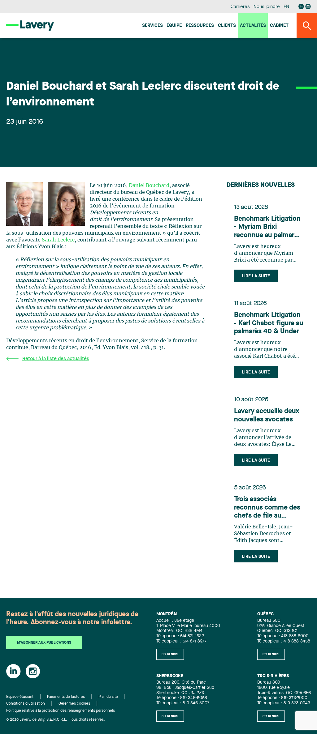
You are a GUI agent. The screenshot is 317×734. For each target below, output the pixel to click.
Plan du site (108, 697)
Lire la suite (256, 276)
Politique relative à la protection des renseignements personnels (60, 711)
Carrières (240, 7)
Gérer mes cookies (74, 704)
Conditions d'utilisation (25, 704)
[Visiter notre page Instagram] (308, 6)
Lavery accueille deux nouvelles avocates (266, 415)
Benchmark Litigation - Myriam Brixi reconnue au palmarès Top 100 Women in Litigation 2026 (267, 227)
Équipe (174, 25)
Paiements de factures (66, 697)
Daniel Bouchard (149, 185)
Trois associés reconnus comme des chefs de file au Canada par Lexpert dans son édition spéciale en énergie (267, 508)
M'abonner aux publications (44, 643)
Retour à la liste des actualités (55, 358)
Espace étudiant (19, 697)
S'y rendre (170, 654)
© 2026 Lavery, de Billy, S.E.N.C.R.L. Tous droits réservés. (55, 720)
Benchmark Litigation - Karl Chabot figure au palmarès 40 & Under (268, 323)
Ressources (200, 25)
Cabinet (279, 25)
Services (152, 25)
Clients (227, 25)
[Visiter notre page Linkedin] (301, 6)
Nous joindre (267, 7)
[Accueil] (30, 25)
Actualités (253, 25)
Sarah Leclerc (58, 239)
